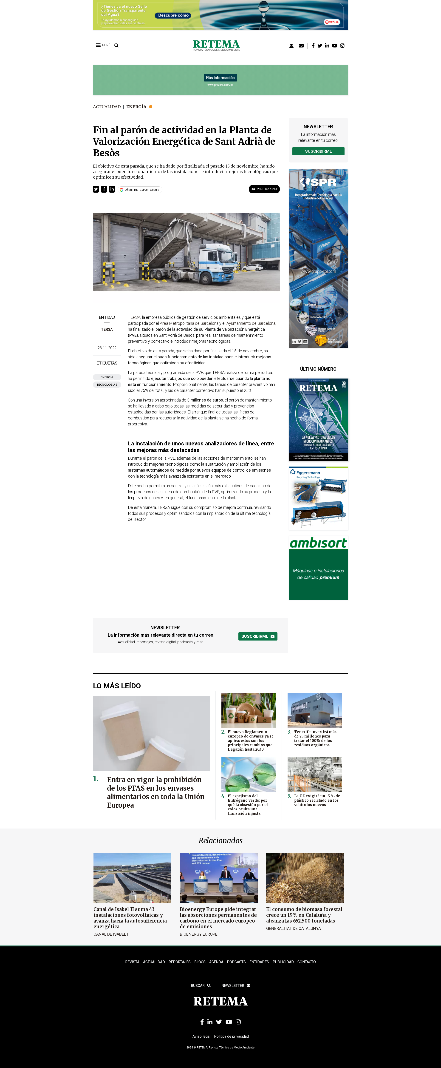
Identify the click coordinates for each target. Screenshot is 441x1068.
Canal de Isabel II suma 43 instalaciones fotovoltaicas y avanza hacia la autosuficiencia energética (130, 917)
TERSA (107, 329)
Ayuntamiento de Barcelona (250, 323)
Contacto (306, 962)
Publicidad (283, 962)
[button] (96, 189)
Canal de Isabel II (111, 934)
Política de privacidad (231, 1036)
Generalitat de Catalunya (293, 928)
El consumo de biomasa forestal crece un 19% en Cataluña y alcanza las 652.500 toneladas (304, 915)
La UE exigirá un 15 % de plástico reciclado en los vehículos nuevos (317, 800)
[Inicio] (218, 46)
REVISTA (132, 962)
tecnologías (107, 384)
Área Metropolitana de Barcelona (189, 323)
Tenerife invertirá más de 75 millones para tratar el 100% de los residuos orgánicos (315, 738)
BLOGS (200, 962)
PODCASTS (236, 962)
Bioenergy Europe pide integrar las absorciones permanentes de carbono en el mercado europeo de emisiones (218, 917)
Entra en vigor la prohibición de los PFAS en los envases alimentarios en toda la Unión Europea (156, 792)
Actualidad (107, 106)
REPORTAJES (180, 962)
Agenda (216, 962)
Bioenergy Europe (199, 934)
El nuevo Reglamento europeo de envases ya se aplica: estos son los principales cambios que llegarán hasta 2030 (251, 741)
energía (107, 377)
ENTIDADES (259, 962)
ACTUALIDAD (154, 962)
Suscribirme (318, 151)
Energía (136, 106)
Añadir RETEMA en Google (142, 189)
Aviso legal (201, 1036)
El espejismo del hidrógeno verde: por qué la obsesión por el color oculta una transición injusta (248, 805)
